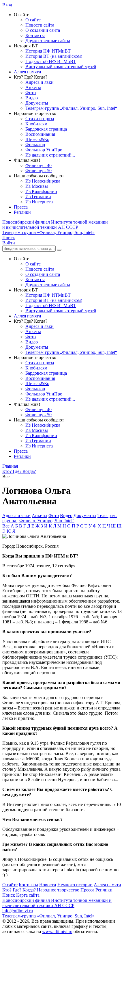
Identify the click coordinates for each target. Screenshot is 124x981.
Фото (30, 92)
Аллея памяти (27, 71)
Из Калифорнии (41, 191)
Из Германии (38, 196)
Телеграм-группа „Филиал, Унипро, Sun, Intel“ (71, 108)
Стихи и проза (39, 118)
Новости (47, 884)
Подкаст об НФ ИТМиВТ (50, 61)
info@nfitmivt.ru (17, 910)
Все (6, 525)
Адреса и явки (39, 82)
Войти (8, 242)
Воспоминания (40, 134)
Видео (31, 97)
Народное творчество (58, 889)
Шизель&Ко (37, 139)
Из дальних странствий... (50, 155)
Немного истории (75, 884)
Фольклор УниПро (43, 149)
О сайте (33, 19)
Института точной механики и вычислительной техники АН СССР (55, 225)
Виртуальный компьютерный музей (60, 66)
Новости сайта (39, 25)
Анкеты (33, 87)
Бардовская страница (46, 129)
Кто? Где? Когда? (19, 889)
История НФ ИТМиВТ (48, 51)
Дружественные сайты (47, 40)
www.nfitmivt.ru (57, 931)
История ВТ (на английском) (53, 56)
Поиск (8, 895)
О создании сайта (42, 30)
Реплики (22, 212)
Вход (7, 4)
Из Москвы (36, 186)
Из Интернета (39, 201)
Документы (36, 103)
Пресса (21, 207)
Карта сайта (28, 895)
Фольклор (35, 144)
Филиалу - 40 (38, 165)
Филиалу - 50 (38, 170)
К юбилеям (36, 123)
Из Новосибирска (42, 181)
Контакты (35, 35)
